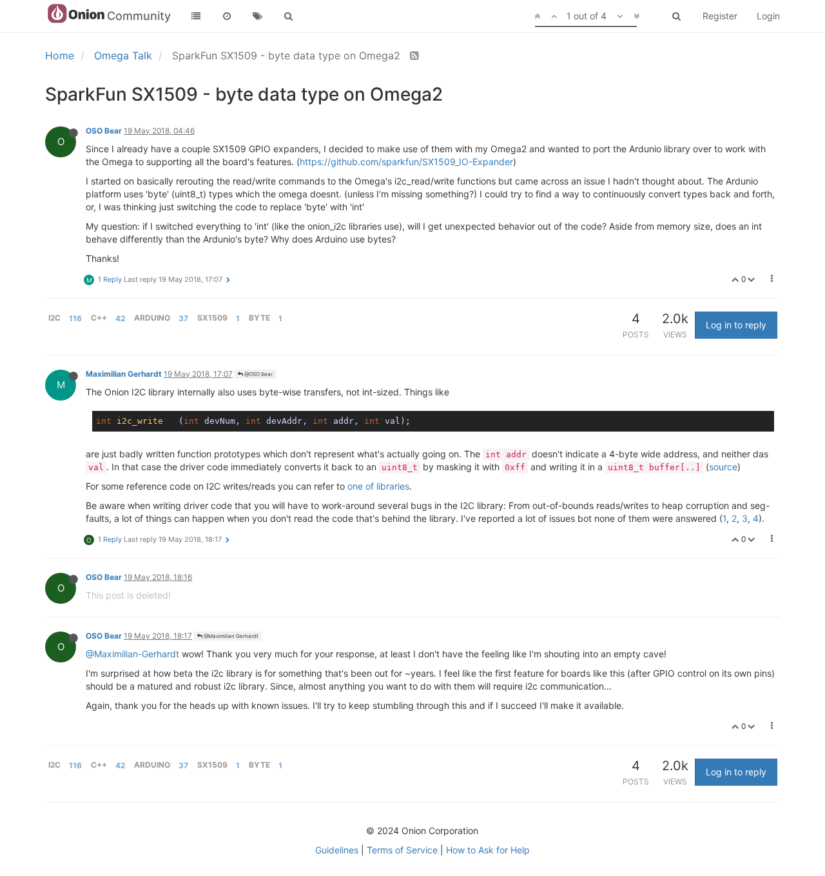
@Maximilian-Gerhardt (132, 653)
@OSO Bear (258, 374)
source (723, 466)
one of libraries (378, 486)
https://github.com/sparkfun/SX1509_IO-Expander (406, 161)
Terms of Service (402, 849)
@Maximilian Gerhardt (230, 636)
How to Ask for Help (488, 849)
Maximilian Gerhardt (124, 374)
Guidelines (336, 849)
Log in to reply (736, 324)
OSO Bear (104, 130)
